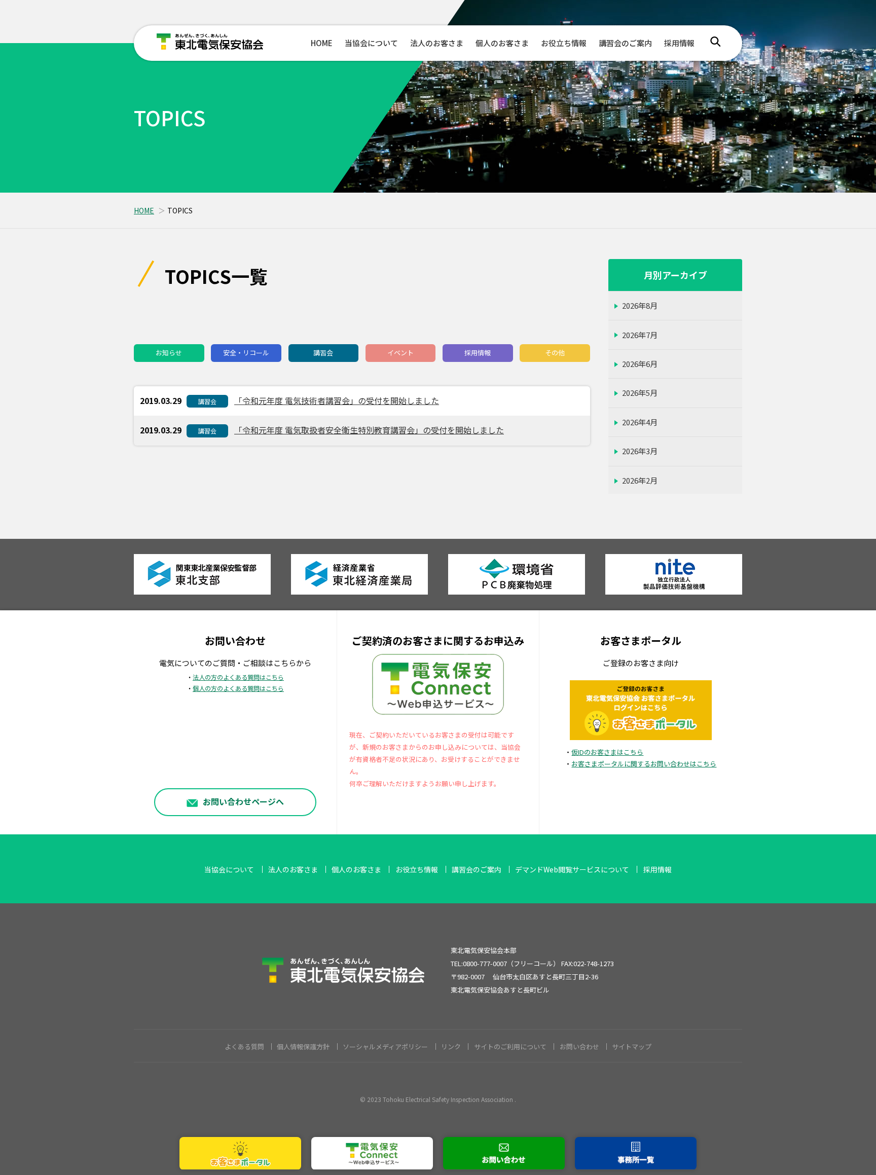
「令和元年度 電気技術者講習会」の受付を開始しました (336, 400)
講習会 (323, 352)
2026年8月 (640, 305)
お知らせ (169, 352)
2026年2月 (640, 480)
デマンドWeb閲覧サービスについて (572, 869)
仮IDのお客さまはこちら (607, 752)
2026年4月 (640, 422)
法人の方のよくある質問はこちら (238, 677)
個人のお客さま (502, 43)
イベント (400, 352)
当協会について (371, 43)
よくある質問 (244, 1046)
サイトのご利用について (510, 1046)
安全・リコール (246, 352)
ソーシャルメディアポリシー (385, 1046)
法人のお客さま (436, 43)
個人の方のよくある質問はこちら (238, 688)
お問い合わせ (579, 1046)
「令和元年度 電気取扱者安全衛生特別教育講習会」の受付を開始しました (369, 430)
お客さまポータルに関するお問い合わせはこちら (643, 763)
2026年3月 (640, 451)
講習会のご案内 (625, 43)
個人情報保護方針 (303, 1046)
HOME (322, 43)
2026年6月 (640, 363)
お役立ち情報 (564, 43)
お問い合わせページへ (243, 801)
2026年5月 (640, 392)
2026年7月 (640, 334)
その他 (555, 352)
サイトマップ (631, 1046)
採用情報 (679, 43)
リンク (451, 1046)
